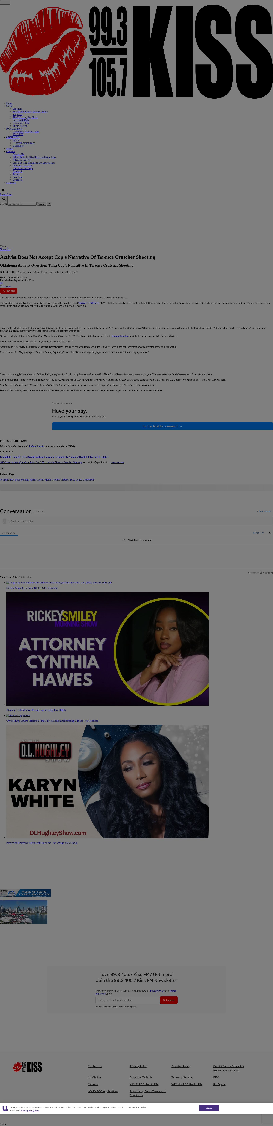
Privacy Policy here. (30, 1110)
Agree (209, 1108)
